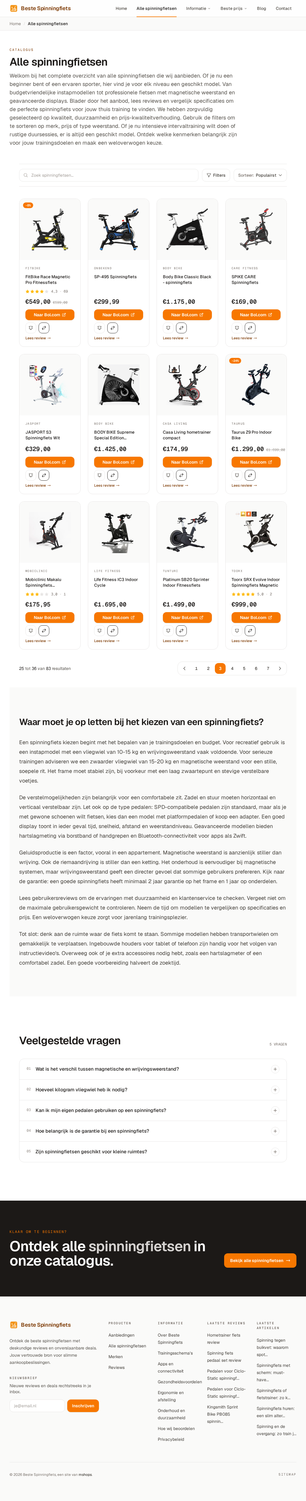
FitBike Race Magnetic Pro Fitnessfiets (47, 279)
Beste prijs (232, 8)
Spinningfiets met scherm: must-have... (273, 1372)
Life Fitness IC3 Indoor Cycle (116, 582)
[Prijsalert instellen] (30, 328)
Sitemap (287, 1474)
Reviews (116, 1367)
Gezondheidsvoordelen (180, 1382)
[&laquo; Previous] (184, 668)
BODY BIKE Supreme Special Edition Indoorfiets (114, 435)
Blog (261, 8)
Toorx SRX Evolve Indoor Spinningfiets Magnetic (256, 582)
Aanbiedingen (121, 1335)
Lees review (35, 338)
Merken (115, 1356)
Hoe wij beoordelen (176, 1428)
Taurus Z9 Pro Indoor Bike (252, 435)
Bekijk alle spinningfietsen (256, 1260)
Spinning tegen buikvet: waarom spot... (272, 1347)
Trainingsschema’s (175, 1353)
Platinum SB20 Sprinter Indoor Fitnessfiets (186, 582)
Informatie (196, 8)
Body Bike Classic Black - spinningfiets (187, 279)
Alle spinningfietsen (157, 8)
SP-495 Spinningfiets (115, 276)
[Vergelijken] (44, 328)
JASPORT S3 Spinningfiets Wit (42, 435)
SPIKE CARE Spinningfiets (245, 279)
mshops (85, 1474)
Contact (284, 8)
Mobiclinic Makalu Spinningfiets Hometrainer (43, 582)
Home (121, 8)
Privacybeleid (171, 1439)
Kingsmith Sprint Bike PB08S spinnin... (222, 1414)
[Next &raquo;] (280, 668)
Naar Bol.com (47, 314)
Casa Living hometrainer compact (187, 435)
